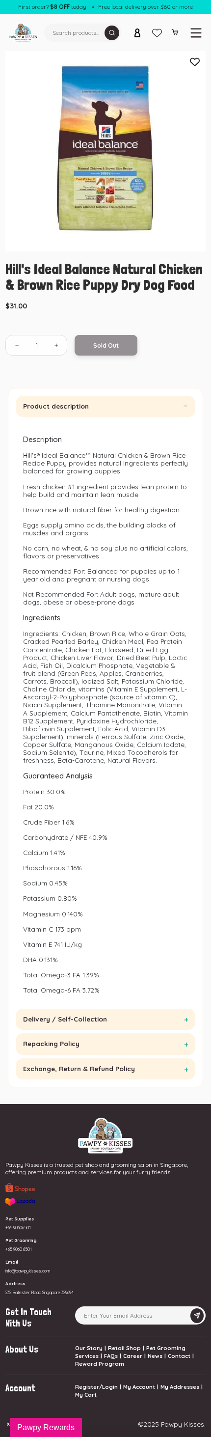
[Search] (112, 33)
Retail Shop (124, 1348)
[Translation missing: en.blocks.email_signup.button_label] (197, 1315)
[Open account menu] (137, 33)
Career (132, 1356)
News (155, 1356)
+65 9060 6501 (18, 1249)
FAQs (111, 1356)
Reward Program (99, 1363)
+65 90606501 (18, 1227)
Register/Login (96, 1386)
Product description (56, 406)
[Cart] (175, 34)
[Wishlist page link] (157, 33)
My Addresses (179, 1386)
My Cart (86, 1394)
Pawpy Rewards (46, 1427)
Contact (179, 1356)
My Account (139, 1386)
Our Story (89, 1348)
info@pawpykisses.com (27, 1270)
